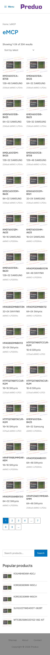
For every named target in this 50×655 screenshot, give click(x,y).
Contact (38, 640)
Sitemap (12, 640)
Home (5, 24)
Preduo (35, 646)
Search (41, 553)
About (25, 640)
